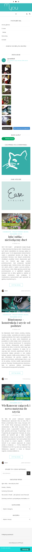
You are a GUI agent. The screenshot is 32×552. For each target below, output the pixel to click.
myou (6, 290)
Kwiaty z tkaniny (6, 487)
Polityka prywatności (7, 534)
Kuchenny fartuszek (7, 491)
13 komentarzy (26, 379)
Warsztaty (5, 36)
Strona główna (6, 25)
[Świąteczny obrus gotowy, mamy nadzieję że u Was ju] (6, 120)
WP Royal (20, 543)
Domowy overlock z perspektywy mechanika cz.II (15, 498)
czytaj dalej (16, 285)
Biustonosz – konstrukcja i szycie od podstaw (16, 323)
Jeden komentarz (25, 291)
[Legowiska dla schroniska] (16, 161)
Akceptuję (25, 549)
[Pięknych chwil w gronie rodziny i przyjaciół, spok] (6, 100)
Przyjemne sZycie (16, 234)
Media (4, 32)
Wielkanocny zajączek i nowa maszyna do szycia (16, 408)
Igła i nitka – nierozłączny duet (16, 238)
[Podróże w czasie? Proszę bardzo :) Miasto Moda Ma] (6, 89)
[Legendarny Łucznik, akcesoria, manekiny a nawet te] (6, 79)
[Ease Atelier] (16, 138)
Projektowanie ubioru (20, 232)
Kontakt (4, 39)
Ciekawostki (7, 232)
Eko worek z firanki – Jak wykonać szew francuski (15, 495)
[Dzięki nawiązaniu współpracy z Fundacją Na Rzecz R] (6, 110)
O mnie (4, 28)
